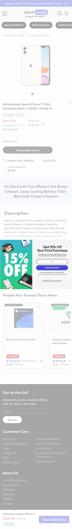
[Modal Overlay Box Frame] (36, 264)
